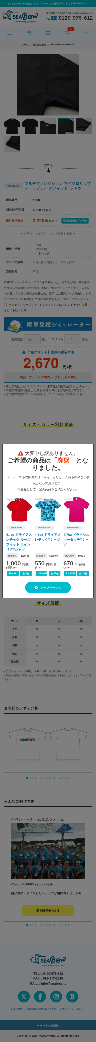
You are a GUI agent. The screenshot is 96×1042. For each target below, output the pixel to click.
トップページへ (50, 587)
